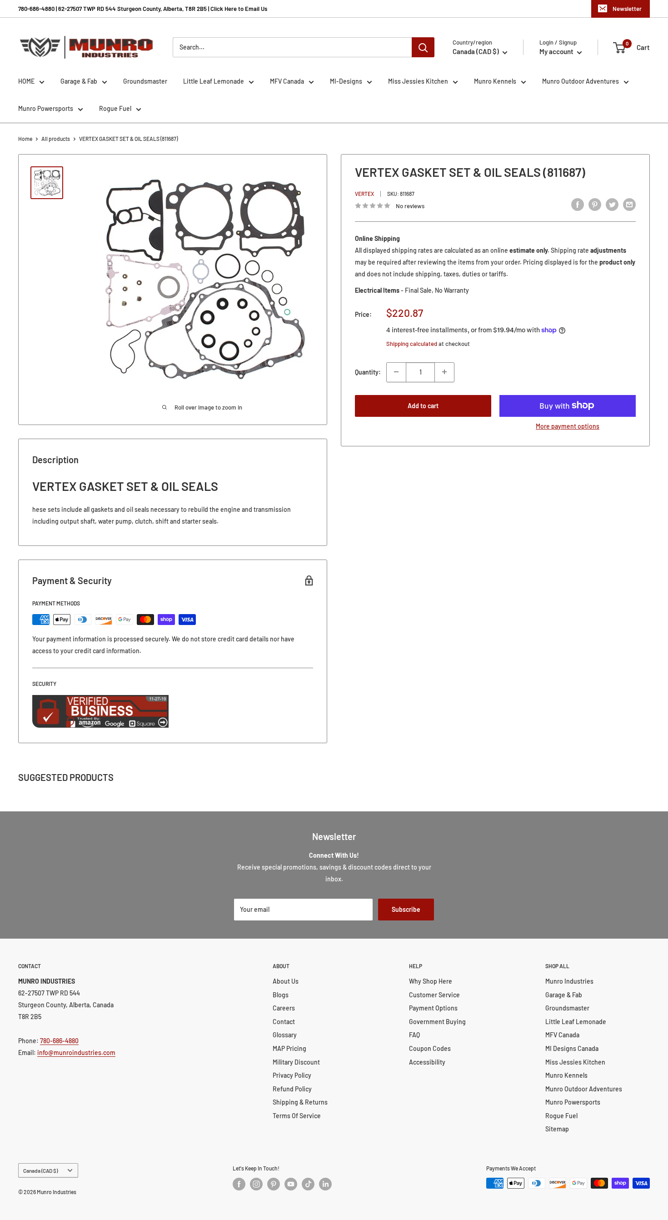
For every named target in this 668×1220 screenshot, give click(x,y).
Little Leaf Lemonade (213, 81)
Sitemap (557, 1129)
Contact (284, 1021)
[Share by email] (629, 204)
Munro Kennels (495, 81)
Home (25, 138)
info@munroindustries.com (76, 1052)
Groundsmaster (145, 81)
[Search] (423, 47)
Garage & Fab (78, 81)
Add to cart (423, 405)
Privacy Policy (292, 1075)
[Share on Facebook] (577, 204)
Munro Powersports (45, 108)
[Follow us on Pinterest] (273, 1184)
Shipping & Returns (300, 1102)
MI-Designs (346, 81)
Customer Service (434, 995)
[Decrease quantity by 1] (396, 371)
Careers (284, 1008)
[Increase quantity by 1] (444, 371)
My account (557, 51)
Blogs (281, 995)
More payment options (567, 426)
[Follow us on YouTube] (290, 1184)
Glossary (285, 1035)
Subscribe (406, 909)
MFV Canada (287, 81)
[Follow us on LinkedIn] (325, 1184)
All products (55, 138)
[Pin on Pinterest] (594, 204)
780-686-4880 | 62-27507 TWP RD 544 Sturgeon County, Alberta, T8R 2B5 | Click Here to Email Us (142, 8)
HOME (26, 81)
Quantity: (368, 371)
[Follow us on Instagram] (256, 1184)
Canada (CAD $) (40, 1170)
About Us (286, 981)
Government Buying (437, 1021)
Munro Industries (569, 981)
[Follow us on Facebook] (239, 1184)
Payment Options (433, 1008)
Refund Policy (292, 1089)
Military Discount (296, 1062)
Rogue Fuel (115, 108)
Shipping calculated (411, 343)
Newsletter (627, 8)
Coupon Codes (430, 1048)
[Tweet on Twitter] (612, 204)
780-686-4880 (59, 1041)
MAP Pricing (289, 1048)
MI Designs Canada (571, 1048)
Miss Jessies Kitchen (418, 81)
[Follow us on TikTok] (308, 1184)
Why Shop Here (430, 981)
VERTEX (364, 193)
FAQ (414, 1035)
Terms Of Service (297, 1116)
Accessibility (427, 1062)
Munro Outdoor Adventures (580, 81)
